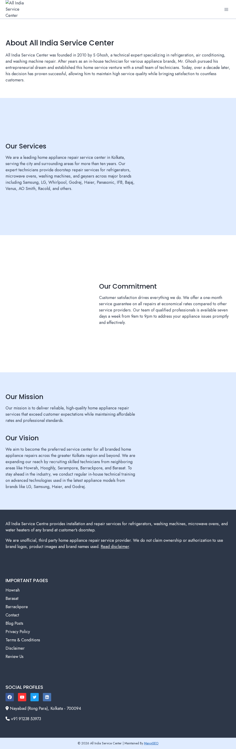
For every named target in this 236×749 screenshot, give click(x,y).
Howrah (13, 590)
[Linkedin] (47, 697)
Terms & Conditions (23, 640)
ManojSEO (151, 743)
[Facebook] (10, 697)
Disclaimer (15, 648)
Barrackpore (17, 607)
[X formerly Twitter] (34, 697)
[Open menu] (226, 9)
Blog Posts (14, 623)
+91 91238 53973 (26, 719)
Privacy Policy (18, 632)
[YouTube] (22, 697)
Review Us (15, 657)
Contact (12, 615)
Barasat (12, 598)
